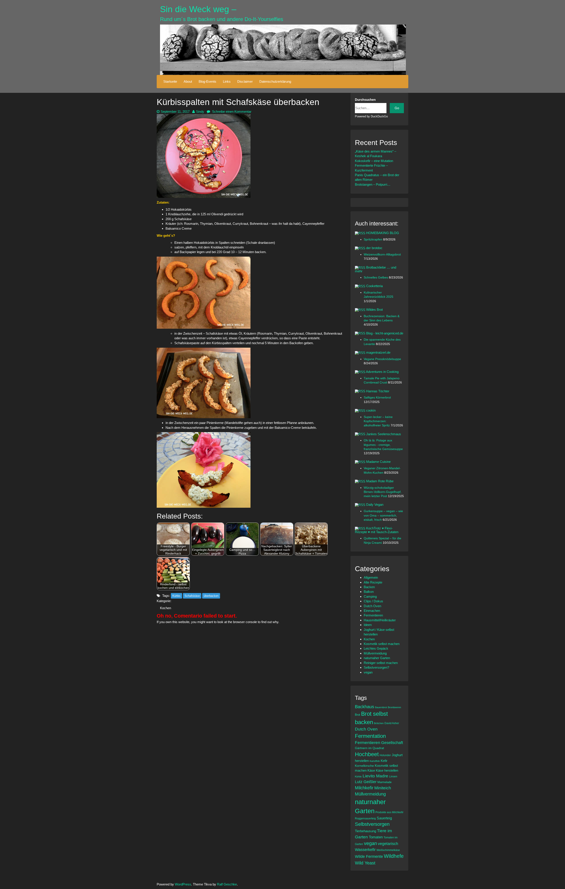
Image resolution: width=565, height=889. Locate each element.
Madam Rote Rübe (380, 481)
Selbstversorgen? (376, 667)
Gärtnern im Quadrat (369, 748)
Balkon (369, 591)
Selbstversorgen (372, 824)
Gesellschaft (392, 742)
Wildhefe (394, 856)
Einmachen (372, 610)
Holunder (385, 755)
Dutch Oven (372, 606)
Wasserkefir (365, 849)
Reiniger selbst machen (381, 663)
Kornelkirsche (364, 765)
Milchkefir (364, 787)
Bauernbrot (381, 707)
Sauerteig (384, 818)
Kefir (384, 761)
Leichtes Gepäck (376, 648)
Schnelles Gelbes (376, 277)
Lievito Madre (375, 776)
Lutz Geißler (366, 782)
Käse (371, 770)
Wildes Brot (374, 309)
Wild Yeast (365, 862)
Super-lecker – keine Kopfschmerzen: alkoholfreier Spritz (378, 421)
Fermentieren (373, 615)
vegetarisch (388, 843)
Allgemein (371, 577)
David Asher (391, 723)
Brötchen (379, 723)
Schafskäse (192, 595)
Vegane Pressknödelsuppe (382, 359)
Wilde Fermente (369, 856)
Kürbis (176, 595)
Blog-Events (207, 81)
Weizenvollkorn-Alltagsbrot (382, 254)
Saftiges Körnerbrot (377, 397)
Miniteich (382, 788)
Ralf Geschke (227, 884)
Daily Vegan (374, 504)
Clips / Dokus (373, 601)
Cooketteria (374, 286)
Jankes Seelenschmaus (383, 434)
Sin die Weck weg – (198, 9)
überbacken (211, 595)
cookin (371, 410)
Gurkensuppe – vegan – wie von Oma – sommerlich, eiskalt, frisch (383, 515)
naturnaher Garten (377, 658)
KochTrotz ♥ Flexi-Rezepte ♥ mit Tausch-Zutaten (376, 530)
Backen (369, 587)
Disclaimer (245, 81)
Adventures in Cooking (382, 372)
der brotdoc (374, 248)
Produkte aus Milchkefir (389, 812)
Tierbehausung (365, 831)
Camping (370, 596)
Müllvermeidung (375, 653)
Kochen (165, 608)
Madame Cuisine (378, 462)
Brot (357, 714)
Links (227, 81)
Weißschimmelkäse (388, 850)
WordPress (183, 884)
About (188, 81)
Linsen (393, 776)
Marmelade (384, 782)
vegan (368, 672)
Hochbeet (367, 754)
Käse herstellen (387, 770)
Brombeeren (394, 707)
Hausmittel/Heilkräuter (380, 620)
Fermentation (370, 736)
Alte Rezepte (373, 582)
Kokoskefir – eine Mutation (374, 161)
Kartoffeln (375, 761)
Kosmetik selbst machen (381, 644)
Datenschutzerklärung (275, 81)
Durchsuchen (365, 99)
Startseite (170, 81)
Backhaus (364, 706)
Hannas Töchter (377, 391)
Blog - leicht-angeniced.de (384, 333)
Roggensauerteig (365, 818)
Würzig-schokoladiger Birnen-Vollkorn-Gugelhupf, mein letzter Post (382, 492)
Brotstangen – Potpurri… (372, 184)
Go (397, 108)
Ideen (368, 625)
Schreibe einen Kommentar (231, 111)
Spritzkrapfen (373, 239)
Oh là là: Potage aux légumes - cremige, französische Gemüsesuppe (383, 445)
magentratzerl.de (378, 352)
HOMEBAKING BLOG (382, 233)
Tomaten (376, 837)
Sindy (200, 111)
